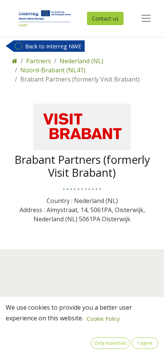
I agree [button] (145, 343)
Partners (38, 61)
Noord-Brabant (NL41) (52, 70)
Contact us (105, 18)
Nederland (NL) (81, 61)
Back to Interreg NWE (53, 46)
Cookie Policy (103, 318)
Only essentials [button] (110, 343)
